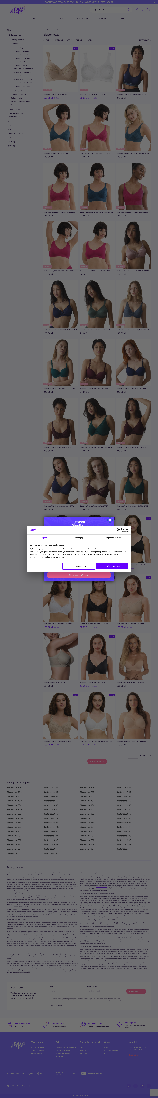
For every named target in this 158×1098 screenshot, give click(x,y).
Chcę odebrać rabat (79, 575)
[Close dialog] (110, 520)
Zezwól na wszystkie (112, 566)
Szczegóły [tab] (79, 538)
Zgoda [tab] (44, 538)
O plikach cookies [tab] (113, 538)
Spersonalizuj (77, 566)
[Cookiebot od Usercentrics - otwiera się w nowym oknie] (118, 530)
